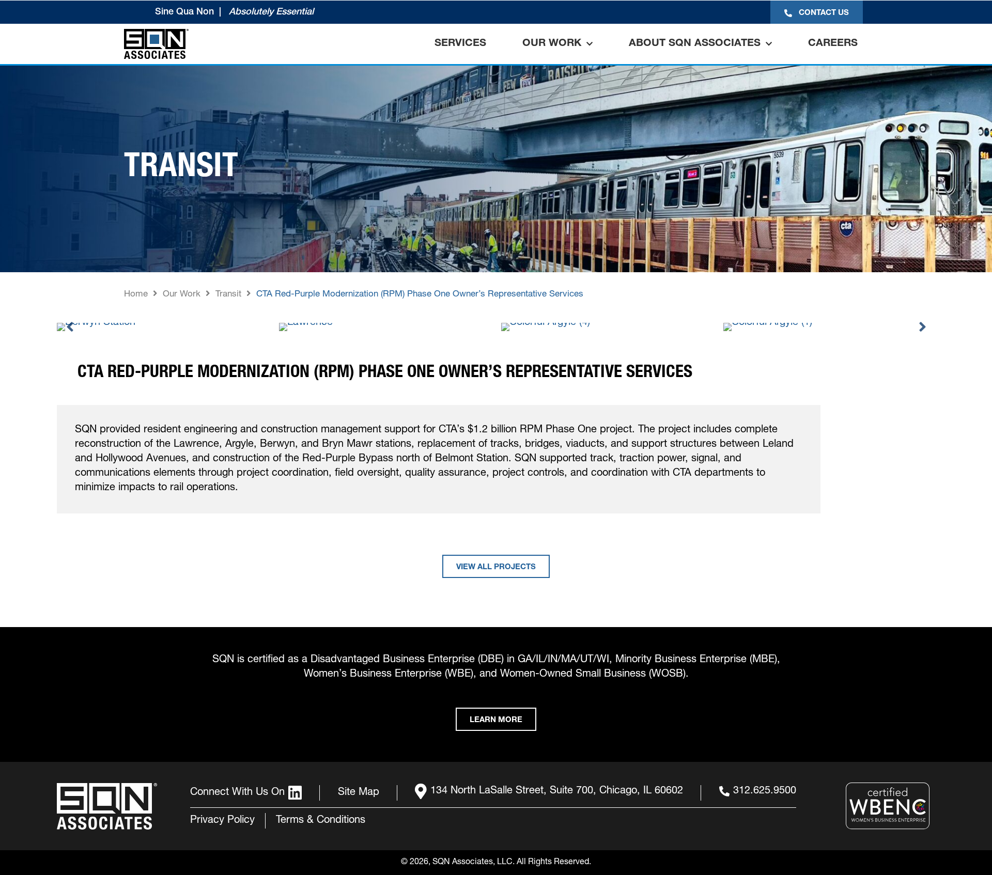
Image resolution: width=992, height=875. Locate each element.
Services (460, 44)
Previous (70, 327)
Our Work (551, 44)
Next (922, 327)
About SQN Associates (695, 44)
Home (136, 294)
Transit (228, 294)
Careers (833, 44)
